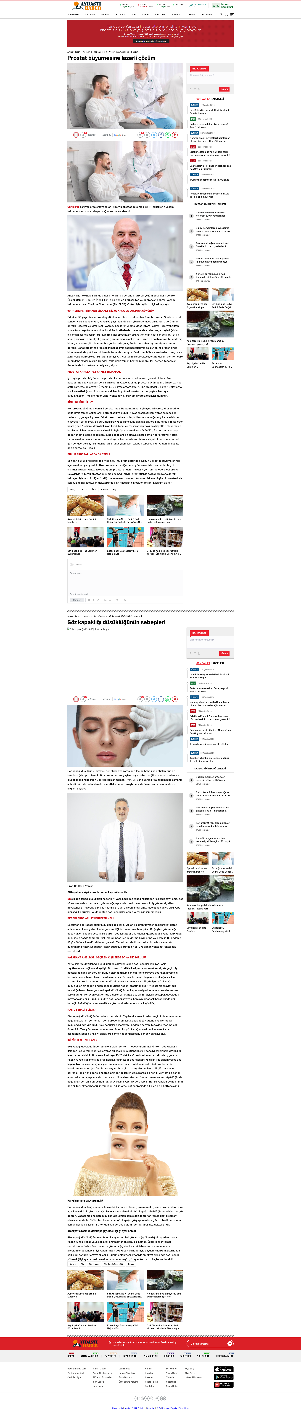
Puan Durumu (150, 1355)
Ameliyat (73, 489)
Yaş (114, 489)
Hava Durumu (130, 1355)
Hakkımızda (117, 1408)
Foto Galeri (160, 14)
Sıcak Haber (172, 1386)
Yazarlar (191, 14)
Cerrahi (72, 1264)
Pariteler (185, 1355)
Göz (82, 1264)
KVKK (158, 1408)
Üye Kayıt (190, 1372)
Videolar (176, 14)
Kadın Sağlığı (99, 52)
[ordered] (105, 600)
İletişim (127, 1408)
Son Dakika (73, 14)
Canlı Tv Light (74, 1377)
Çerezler (151, 1408)
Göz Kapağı (94, 1264)
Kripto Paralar (225, 1355)
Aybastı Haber (73, 52)
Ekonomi (121, 14)
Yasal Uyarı (184, 1408)
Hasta (84, 489)
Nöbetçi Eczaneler (102, 1377)
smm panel (98, 1386)
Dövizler (149, 1372)
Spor (134, 14)
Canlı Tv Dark (99, 1368)
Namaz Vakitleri (89, 1355)
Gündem (105, 14)
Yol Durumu (203, 1355)
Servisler (90, 14)
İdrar (94, 489)
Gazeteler (207, 14)
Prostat (104, 489)
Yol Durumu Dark (75, 1372)
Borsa (70, 1355)
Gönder (77, 599)
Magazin (86, 52)
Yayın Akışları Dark (102, 1372)
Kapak (131, 1264)
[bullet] (110, 600)
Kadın (145, 14)
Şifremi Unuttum (193, 1377)
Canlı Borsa (124, 1368)
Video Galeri (172, 1372)
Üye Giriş (189, 1368)
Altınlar (149, 1368)
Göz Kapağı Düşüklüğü (113, 1264)
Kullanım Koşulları (170, 1408)
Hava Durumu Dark (76, 1368)
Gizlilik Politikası (139, 1408)
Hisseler (169, 1355)
